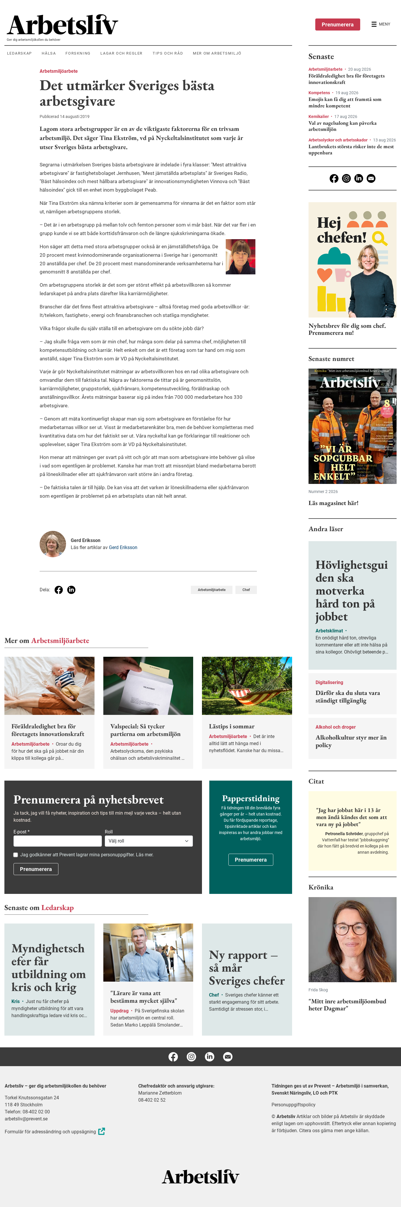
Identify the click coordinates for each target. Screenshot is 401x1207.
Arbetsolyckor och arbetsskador (338, 140)
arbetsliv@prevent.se (26, 1119)
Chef (246, 590)
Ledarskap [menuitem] (19, 53)
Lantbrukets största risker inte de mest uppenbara (351, 149)
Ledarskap (57, 907)
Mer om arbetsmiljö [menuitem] (217, 53)
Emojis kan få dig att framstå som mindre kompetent (345, 102)
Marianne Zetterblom (160, 1093)
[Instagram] (346, 178)
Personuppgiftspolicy (294, 1105)
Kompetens (320, 92)
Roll (109, 832)
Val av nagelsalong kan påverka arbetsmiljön (343, 126)
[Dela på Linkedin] (71, 590)
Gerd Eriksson (123, 547)
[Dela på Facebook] (59, 590)
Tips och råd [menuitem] (168, 53)
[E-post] (371, 178)
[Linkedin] (358, 178)
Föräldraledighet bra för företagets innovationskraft (347, 78)
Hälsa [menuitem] (49, 53)
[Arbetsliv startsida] (201, 1176)
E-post (22, 832)
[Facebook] (334, 178)
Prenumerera (338, 24)
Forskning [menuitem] (77, 53)
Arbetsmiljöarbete (59, 71)
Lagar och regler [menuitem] (121, 53)
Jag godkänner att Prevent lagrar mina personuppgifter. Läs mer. (87, 854)
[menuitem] (149, 24)
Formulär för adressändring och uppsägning (50, 1132)
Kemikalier (319, 116)
